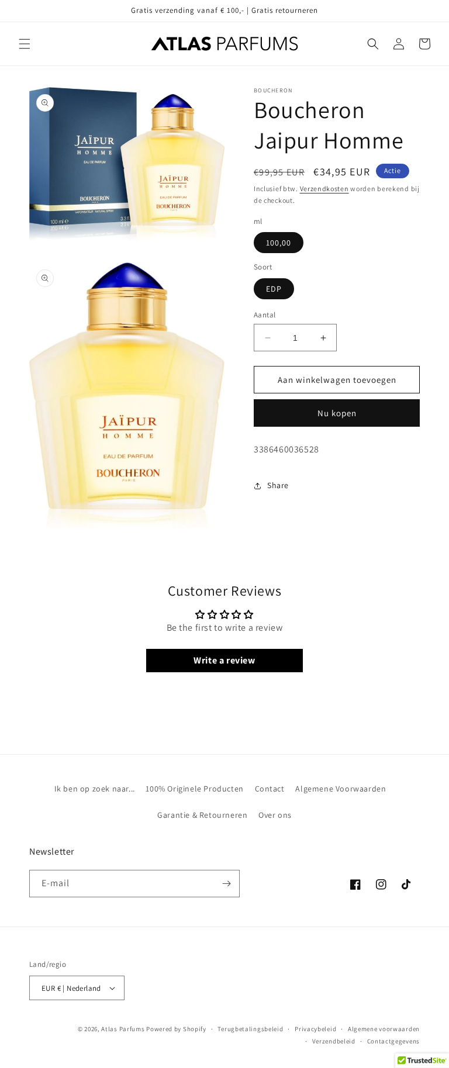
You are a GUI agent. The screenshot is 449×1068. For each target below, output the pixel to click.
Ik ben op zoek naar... (94, 788)
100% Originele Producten (194, 788)
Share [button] (278, 485)
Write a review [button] (224, 660)
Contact (270, 788)
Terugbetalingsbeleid (250, 1029)
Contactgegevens (393, 1041)
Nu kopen (337, 413)
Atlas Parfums (122, 1029)
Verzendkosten (324, 188)
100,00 (278, 242)
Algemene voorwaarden (384, 1029)
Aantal (264, 315)
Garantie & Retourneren (202, 815)
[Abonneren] (226, 883)
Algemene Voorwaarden (340, 788)
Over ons (275, 815)
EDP (274, 289)
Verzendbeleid (333, 1041)
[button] (24, 44)
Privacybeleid (315, 1029)
